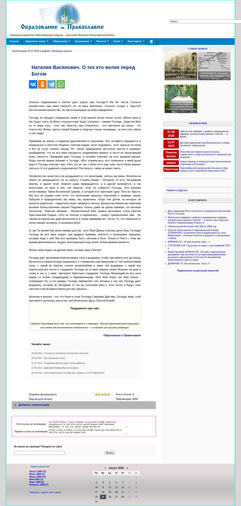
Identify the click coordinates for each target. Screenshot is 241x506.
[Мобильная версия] (151, 41)
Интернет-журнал (62, 51)
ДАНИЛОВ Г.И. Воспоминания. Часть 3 (189, 263)
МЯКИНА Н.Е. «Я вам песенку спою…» (189, 241)
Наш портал (135, 41)
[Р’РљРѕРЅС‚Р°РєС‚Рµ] (33, 84)
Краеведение (82, 41)
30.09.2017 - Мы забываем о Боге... (49, 358)
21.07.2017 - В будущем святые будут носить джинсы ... (59, 363)
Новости (101, 41)
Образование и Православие (122, 335)
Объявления (198, 123)
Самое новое (198, 48)
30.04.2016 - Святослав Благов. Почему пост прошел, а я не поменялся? (67, 373)
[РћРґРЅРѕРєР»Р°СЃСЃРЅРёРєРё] (42, 84)
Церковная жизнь (35, 41)
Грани (116, 41)
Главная (14, 41)
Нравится (172, 190)
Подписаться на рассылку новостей (197, 270)
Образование (60, 41)
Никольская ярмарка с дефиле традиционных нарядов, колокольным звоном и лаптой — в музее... (204, 134)
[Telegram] (51, 84)
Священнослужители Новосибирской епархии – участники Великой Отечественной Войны (62, 35)
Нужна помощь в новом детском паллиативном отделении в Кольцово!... (205, 162)
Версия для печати (41, 399)
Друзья (183, 190)
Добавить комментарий (34, 404)
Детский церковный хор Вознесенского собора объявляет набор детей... (205, 144)
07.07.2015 (33, 51)
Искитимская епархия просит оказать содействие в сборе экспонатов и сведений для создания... (205, 154)
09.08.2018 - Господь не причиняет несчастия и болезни (59, 353)
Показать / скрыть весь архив (45, 492)
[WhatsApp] (60, 84)
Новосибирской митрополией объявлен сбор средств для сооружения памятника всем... (204, 169)
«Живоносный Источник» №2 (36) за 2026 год (192, 226)
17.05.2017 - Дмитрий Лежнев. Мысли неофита (55, 368)
